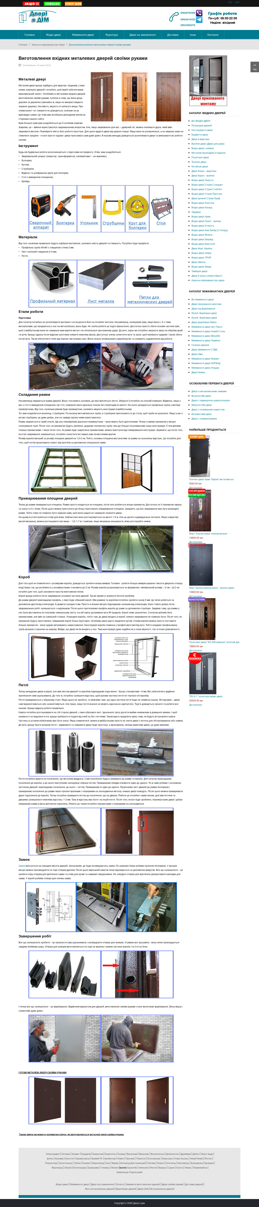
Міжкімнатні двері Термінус (206, 340)
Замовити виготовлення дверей (143, 1184)
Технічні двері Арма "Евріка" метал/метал (211, 479)
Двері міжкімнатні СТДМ (204, 349)
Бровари (209, 1163)
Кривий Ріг (97, 1158)
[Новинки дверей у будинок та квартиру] (52, 4)
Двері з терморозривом (204, 418)
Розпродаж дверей (202, 125)
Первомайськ (200, 1167)
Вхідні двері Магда (201, 266)
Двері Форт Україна (202, 248)
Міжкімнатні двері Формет (205, 358)
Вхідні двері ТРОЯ (201, 257)
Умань (188, 1167)
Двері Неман (198, 372)
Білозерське (154, 1158)
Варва (115, 1163)
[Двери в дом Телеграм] (199, 19)
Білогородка (79, 1167)
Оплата (120, 1184)
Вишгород (57, 1167)
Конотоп (69, 1158)
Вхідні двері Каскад (202, 207)
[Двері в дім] (37, 15)
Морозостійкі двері (202, 404)
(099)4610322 (188, 19)
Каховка (59, 1158)
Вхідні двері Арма (201, 216)
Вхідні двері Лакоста (202, 180)
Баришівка (93, 1167)
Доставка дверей (194, 1184)
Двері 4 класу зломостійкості (207, 275)
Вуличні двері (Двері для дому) (208, 143)
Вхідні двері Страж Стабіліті (207, 189)
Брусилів (132, 1167)
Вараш (162, 1167)
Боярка (121, 1153)
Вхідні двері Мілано (202, 234)
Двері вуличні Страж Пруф (206, 198)
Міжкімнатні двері (79, 1184)
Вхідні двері (62, 1184)
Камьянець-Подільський (129, 1172)
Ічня (108, 1163)
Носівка (152, 1163)
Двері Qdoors (199, 262)
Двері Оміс (197, 354)
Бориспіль (110, 1153)
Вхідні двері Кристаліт (203, 243)
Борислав (98, 1153)
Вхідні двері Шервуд (202, 239)
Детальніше (195, 487)
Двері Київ (143, 1188)
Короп (160, 1163)
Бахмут (76, 1153)
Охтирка (65, 1153)
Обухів (67, 1167)
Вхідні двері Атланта (203, 225)
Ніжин (120, 1158)
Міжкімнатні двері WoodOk (206, 335)
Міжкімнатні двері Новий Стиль (208, 331)
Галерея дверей (200, 344)
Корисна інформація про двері (48, 44)
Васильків (132, 1153)
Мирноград (98, 1163)
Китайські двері (200, 166)
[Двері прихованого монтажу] (208, 80)
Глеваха (105, 1167)
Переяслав (51, 1163)
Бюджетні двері (200, 134)
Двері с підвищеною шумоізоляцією (211, 400)
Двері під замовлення (102, 1184)
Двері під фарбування (203, 308)
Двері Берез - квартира (204, 170)
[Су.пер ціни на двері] (73, 4)
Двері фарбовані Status (204, 322)
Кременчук (110, 1158)
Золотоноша (65, 1163)
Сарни (171, 1167)
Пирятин (141, 1158)
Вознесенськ (157, 1153)
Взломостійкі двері (202, 413)
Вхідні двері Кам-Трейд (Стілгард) (210, 230)
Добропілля (172, 1153)
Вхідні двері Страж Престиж (207, 193)
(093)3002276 (188, 25)
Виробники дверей (126, 1188)
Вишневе (144, 1153)
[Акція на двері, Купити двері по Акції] (31, 4)
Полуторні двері (200, 157)
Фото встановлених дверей (99, 1188)
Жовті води (207, 1153)
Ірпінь (50, 1158)
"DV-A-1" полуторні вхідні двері (205, 696)
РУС (230, 2)
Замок (22, 865)
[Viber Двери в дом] (199, 12)
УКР (237, 2)
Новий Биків (196, 1158)
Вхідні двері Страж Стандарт (207, 184)
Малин (115, 1167)
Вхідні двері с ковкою (203, 148)
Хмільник (143, 1167)
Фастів (153, 1167)
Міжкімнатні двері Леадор (205, 367)
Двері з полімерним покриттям (208, 409)
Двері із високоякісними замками (209, 391)
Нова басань (181, 1158)
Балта (179, 1167)
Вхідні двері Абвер (201, 252)
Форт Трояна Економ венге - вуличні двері (211, 587)
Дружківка (186, 1153)
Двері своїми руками (172, 1184)
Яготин (208, 1158)
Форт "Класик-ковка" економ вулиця (208, 533)
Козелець (171, 1163)
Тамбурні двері (199, 271)
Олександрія (53, 1153)
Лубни (77, 1163)
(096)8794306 (188, 12)
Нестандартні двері (202, 129)
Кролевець (183, 1163)
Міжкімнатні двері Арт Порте (207, 326)
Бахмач (86, 1163)
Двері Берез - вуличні (203, 175)
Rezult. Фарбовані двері (204, 313)
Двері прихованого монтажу (206, 303)
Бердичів (86, 1153)
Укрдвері (196, 211)
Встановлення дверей (162, 1188)
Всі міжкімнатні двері (203, 299)
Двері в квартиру (200, 139)
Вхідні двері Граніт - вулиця (206, 221)
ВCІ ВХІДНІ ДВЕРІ (201, 120)
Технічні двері (199, 161)
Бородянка (197, 1163)
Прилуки (130, 1158)
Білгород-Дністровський (133, 1163)
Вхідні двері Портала (203, 202)
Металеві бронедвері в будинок (208, 152)
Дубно (196, 1153)
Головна (23, 44)
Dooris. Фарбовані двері (204, 317)
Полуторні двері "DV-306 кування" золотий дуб (214, 642)
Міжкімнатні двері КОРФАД (206, 363)
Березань (167, 1158)
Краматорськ (83, 1158)
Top (255, 69)
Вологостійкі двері (201, 395)
